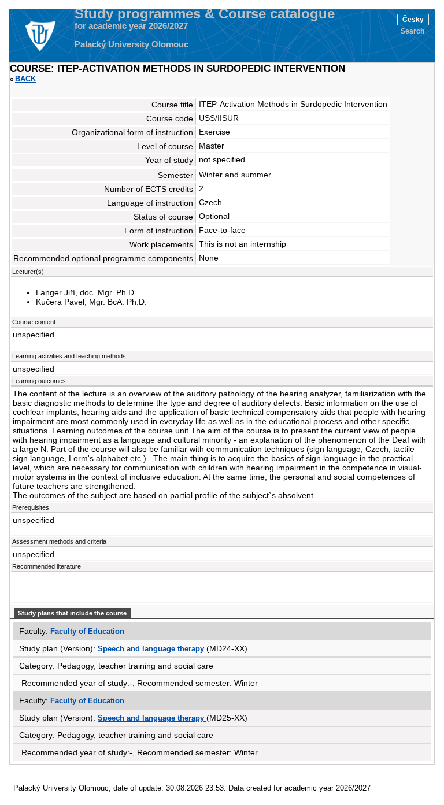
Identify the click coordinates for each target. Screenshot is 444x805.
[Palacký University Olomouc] (40, 35)
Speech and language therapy (152, 648)
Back (25, 79)
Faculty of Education (87, 631)
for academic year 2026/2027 (131, 26)
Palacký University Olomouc (131, 44)
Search (412, 31)
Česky (413, 20)
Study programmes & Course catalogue (205, 13)
